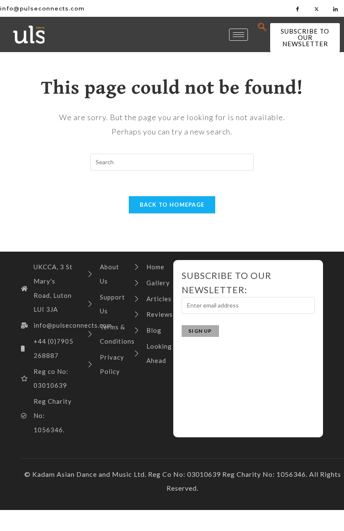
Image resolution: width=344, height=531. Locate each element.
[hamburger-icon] (238, 35)
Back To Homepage (172, 204)
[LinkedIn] (335, 8)
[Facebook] (298, 8)
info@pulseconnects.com (42, 8)
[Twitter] (316, 8)
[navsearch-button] (262, 27)
